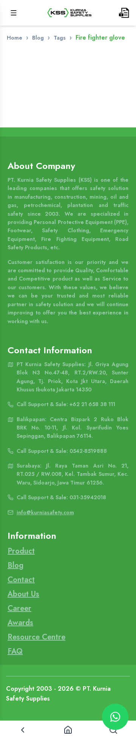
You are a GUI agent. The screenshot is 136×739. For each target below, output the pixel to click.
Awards (20, 622)
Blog (38, 37)
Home (14, 37)
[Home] (68, 729)
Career (19, 608)
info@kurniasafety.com (45, 512)
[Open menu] (13, 13)
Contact (21, 579)
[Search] (113, 729)
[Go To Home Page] (69, 13)
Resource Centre (36, 637)
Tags (60, 37)
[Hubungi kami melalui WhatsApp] (115, 717)
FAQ (15, 651)
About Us (23, 594)
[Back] (22, 729)
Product (21, 551)
